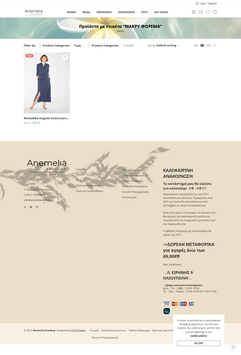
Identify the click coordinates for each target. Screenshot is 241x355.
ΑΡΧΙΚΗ (71, 12)
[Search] (215, 12)
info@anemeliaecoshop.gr (38, 200)
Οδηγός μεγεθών (131, 170)
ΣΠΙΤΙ (144, 12)
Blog (78, 180)
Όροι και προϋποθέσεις (89, 191)
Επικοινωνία (129, 197)
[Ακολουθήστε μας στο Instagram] (37, 207)
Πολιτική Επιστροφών (134, 186)
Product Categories (56, 45)
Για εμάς (81, 169)
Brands (80, 174)
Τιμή (77, 45)
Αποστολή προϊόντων (134, 175)
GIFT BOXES (161, 12)
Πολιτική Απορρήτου (88, 185)
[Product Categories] (193, 12)
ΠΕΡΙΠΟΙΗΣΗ (104, 12)
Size (26, 104)
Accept (198, 343)
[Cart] (201, 12)
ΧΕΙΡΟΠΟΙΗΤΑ (126, 12)
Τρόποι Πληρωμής (132, 180)
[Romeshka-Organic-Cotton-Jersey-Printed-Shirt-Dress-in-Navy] (47, 82)
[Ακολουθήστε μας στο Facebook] (25, 207)
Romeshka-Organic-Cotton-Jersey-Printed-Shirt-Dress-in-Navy (47, 118)
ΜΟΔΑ (86, 12)
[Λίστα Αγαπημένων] (65, 57)
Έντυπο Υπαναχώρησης (135, 191)
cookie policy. (198, 335)
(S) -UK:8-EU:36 (33, 108)
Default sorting (166, 45)
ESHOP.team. (78, 330)
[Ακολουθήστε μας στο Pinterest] (31, 207)
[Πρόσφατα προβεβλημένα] (233, 347)
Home (120, 31)
